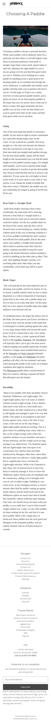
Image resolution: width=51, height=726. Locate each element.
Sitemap (25, 579)
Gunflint (18, 340)
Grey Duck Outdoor (25, 621)
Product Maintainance (25, 576)
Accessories (25, 598)
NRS (25, 633)
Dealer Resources (25, 570)
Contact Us (25, 558)
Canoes (25, 592)
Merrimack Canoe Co (25, 615)
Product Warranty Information (25, 573)
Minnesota (12, 370)
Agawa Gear (25, 624)
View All (25, 636)
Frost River (26, 627)
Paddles (25, 595)
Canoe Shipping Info (25, 564)
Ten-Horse (40, 340)
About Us (25, 561)
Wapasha (13, 353)
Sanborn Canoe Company (25, 618)
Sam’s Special (28, 353)
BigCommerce (30, 716)
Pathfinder (31, 357)
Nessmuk (27, 340)
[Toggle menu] (4, 4)
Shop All (25, 601)
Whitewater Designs (25, 630)
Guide (20, 357)
